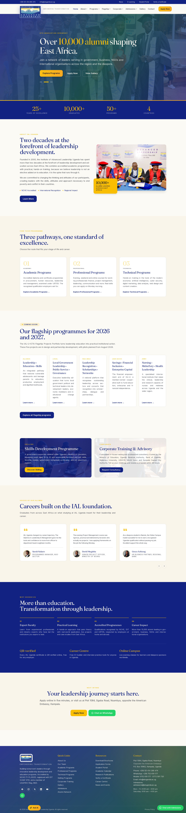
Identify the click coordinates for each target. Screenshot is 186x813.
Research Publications (104, 774)
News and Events (102, 785)
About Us (62, 761)
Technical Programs (66, 774)
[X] (34, 789)
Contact (151, 9)
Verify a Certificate (159, 2)
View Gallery (91, 68)
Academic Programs (66, 768)
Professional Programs (67, 771)
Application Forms (102, 764)
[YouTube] (47, 789)
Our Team (62, 764)
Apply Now (165, 9)
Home (75, 9)
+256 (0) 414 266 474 (27, 2)
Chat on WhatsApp (103, 708)
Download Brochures (104, 761)
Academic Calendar (103, 771)
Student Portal (144, 2)
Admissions (130, 9)
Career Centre (101, 781)
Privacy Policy (150, 809)
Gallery (142, 9)
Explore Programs (51, 68)
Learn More (28, 193)
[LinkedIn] (41, 789)
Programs (94, 9)
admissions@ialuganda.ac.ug (144, 785)
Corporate (117, 9)
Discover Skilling (34, 465)
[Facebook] (22, 789)
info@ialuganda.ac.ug (47, 2)
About (83, 9)
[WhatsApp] (22, 795)
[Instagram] (28, 789)
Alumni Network (64, 792)
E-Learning (131, 2)
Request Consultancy (111, 465)
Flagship (105, 9)
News (121, 2)
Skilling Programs (65, 778)
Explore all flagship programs (37, 410)
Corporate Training (65, 781)
